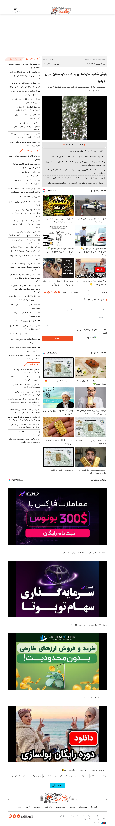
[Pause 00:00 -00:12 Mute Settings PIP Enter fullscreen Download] (74, 118)
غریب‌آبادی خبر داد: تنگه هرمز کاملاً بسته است (25, 306)
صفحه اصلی (101, 59)
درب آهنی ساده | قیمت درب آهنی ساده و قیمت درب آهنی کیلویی (24, 441)
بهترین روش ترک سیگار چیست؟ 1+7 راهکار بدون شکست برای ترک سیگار (25, 411)
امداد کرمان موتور (70, 776)
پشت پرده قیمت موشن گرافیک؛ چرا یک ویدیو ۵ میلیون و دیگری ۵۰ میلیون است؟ (24, 418)
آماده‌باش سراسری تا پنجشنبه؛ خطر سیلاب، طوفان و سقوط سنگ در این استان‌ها (25, 277)
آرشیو (28, 807)
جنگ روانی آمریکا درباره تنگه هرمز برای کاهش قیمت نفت (24, 357)
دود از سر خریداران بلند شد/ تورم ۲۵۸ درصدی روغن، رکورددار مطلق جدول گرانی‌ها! (24, 288)
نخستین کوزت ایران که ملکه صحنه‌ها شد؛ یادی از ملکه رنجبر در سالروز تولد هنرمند (25, 75)
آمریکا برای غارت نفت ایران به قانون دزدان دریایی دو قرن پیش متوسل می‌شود (24, 84)
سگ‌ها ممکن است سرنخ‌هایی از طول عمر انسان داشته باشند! (25, 341)
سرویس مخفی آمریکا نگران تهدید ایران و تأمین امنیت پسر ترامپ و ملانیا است (24, 190)
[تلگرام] (10, 816)
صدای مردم (60, 807)
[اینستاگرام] (18, 816)
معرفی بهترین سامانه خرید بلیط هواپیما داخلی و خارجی (26, 371)
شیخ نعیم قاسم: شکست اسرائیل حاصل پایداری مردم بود (26, 166)
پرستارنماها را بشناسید (28, 196)
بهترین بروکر (37, 776)
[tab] (32, 59)
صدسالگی (83, 807)
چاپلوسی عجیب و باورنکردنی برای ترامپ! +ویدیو (26, 241)
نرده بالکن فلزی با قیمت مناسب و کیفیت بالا (26, 433)
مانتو (104, 776)
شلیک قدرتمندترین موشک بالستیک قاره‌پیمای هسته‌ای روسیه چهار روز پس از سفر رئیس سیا (25, 266)
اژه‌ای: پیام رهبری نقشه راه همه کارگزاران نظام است (27, 182)
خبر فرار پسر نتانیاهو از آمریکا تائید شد (23, 333)
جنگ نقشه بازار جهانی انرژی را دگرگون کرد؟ (24, 203)
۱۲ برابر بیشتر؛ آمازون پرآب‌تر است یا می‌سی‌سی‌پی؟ (84, 151)
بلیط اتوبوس (16, 776)
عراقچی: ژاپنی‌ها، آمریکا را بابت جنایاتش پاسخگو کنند (27, 174)
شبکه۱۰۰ (94, 807)
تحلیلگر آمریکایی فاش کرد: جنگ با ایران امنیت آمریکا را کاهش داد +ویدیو (25, 109)
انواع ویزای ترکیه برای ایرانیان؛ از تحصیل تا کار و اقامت (26, 386)
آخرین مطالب (30, 150)
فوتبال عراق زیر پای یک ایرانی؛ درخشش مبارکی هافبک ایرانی (27, 393)
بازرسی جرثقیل (95, 776)
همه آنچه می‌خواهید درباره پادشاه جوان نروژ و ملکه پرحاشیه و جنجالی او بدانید (26, 213)
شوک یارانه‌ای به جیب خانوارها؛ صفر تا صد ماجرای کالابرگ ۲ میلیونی (24, 298)
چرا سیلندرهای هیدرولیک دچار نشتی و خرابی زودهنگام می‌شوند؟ (24, 378)
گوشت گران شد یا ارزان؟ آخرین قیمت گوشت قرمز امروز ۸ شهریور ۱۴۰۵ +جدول (25, 249)
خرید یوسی (58, 776)
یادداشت (48, 807)
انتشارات (37, 807)
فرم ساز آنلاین (83, 776)
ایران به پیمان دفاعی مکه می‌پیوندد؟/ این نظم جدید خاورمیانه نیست (77, 156)
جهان (93, 59)
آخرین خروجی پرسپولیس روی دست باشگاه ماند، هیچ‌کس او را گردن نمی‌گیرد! (24, 233)
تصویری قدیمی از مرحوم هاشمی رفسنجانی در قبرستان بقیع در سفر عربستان (26, 126)
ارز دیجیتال (26, 776)
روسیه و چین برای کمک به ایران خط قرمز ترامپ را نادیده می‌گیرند (25, 135)
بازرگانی (32, 364)
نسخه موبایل (57, 785)
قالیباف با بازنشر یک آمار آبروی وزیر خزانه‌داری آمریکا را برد (25, 93)
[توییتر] (14, 816)
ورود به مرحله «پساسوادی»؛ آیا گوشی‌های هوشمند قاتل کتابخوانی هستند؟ (75, 177)
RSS (19, 807)
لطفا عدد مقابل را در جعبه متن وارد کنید (91, 331)
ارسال (57, 338)
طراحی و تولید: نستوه (93, 823)
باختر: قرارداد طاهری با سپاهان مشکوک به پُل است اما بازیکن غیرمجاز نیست (26, 224)
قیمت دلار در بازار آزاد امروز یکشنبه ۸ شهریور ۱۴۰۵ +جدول (25, 101)
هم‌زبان (72, 807)
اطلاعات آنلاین (61, 10)
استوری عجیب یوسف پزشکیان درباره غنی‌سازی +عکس (25, 143)
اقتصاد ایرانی (47, 776)
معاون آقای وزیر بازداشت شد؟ (26, 320)
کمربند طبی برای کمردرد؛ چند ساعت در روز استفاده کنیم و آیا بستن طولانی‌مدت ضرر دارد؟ (24, 402)
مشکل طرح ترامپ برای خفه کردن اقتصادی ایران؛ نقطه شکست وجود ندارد (75, 183)
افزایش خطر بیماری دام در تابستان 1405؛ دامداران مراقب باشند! (25, 426)
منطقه (87, 59)
